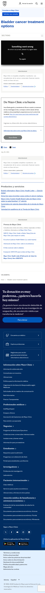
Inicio (2, 280)
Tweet (14, 147)
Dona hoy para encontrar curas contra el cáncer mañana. (22, 196)
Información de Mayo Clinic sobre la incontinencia (19, 244)
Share (5, 147)
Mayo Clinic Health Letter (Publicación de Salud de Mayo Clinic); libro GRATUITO (20, 257)
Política (6, 86)
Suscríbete (13, 137)
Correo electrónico (4, 129)
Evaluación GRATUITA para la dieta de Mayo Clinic (19, 252)
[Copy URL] (22, 54)
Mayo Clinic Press (25, 230)
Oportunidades (15, 86)
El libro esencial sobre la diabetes (14, 248)
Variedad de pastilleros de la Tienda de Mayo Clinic (20, 209)
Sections (6, 35)
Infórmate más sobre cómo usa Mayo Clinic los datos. (20, 130)
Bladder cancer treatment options (17, 280)
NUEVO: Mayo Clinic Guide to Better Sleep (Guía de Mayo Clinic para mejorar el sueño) (19, 234)
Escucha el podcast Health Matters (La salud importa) (20, 239)
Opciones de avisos (28, 86)
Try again (22, 59)
